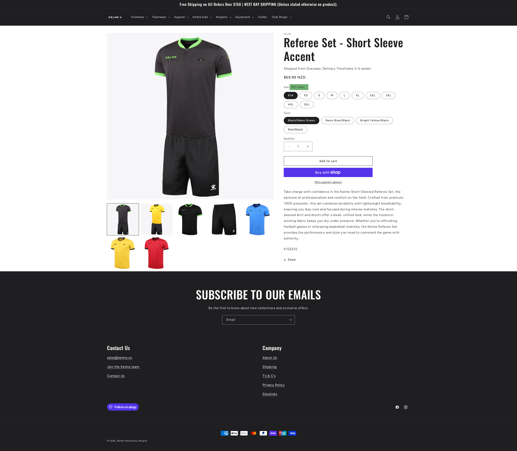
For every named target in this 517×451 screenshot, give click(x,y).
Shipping (270, 367)
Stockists (270, 394)
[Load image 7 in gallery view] (156, 253)
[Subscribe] (290, 320)
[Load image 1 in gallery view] (123, 219)
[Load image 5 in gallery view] (258, 219)
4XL (291, 104)
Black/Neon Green (301, 120)
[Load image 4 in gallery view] (224, 219)
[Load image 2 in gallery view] (156, 219)
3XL (388, 95)
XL (357, 95)
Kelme (120, 440)
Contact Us (116, 376)
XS (306, 95)
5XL (307, 104)
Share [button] (292, 259)
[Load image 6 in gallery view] (123, 253)
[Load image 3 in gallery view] (190, 219)
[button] (139, 17)
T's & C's (269, 376)
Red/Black (295, 129)
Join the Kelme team (123, 367)
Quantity (289, 138)
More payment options (328, 182)
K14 (290, 95)
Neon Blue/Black (338, 120)
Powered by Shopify (136, 440)
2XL (372, 95)
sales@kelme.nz (119, 358)
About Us (270, 358)
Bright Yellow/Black (374, 120)
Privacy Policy (274, 385)
